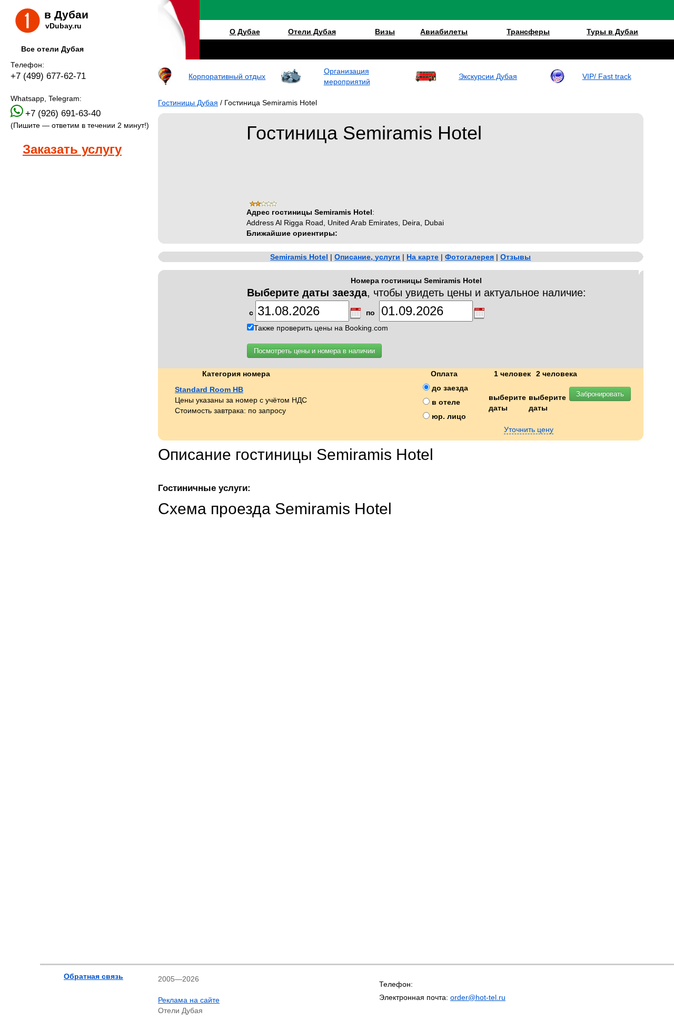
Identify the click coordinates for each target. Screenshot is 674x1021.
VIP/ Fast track (606, 76)
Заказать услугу (72, 149)
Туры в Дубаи (612, 31)
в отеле (445, 402)
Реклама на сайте (189, 1000)
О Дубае (245, 31)
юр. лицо (448, 416)
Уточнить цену (528, 429)
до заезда (449, 388)
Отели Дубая (312, 31)
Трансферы (528, 31)
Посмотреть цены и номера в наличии (314, 351)
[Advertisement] (63, 274)
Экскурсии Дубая (488, 76)
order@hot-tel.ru (478, 997)
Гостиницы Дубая (188, 102)
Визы (385, 31)
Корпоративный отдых (227, 76)
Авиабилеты (444, 31)
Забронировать (600, 394)
